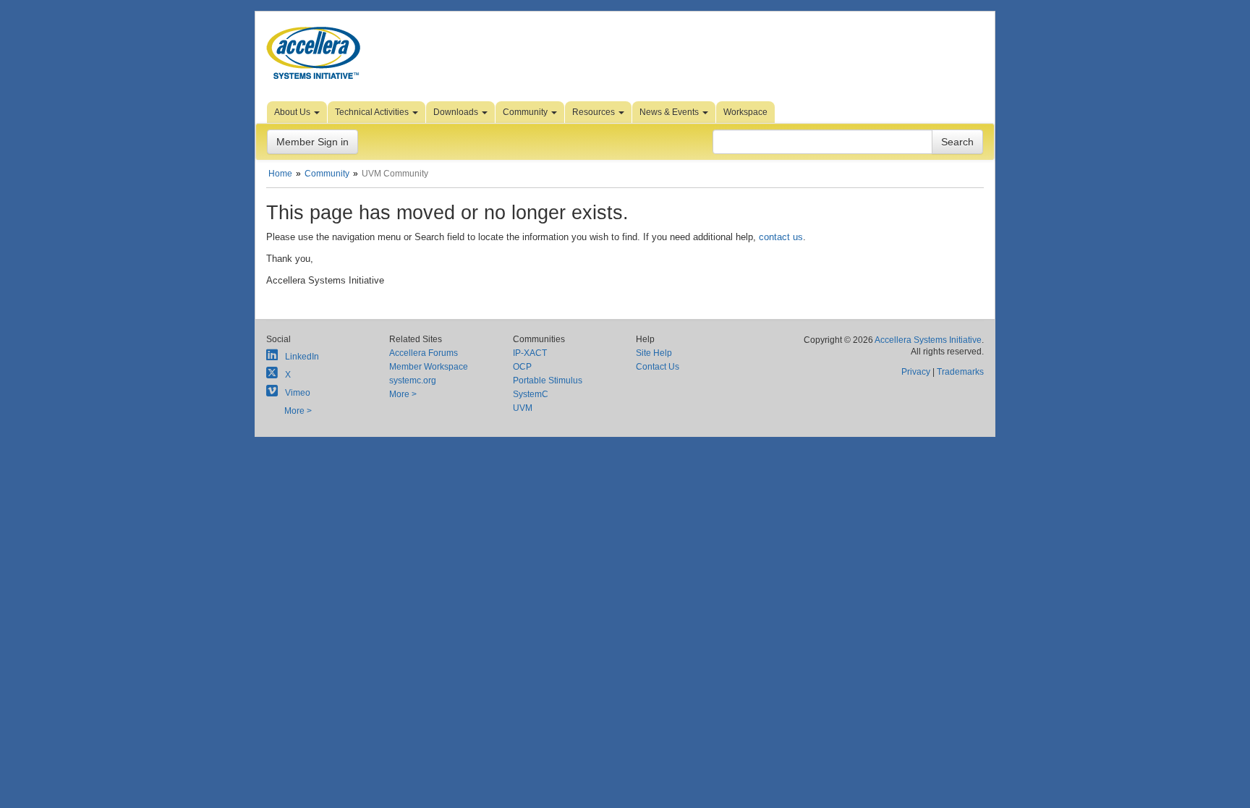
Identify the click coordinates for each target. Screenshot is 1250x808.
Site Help (654, 353)
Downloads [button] (456, 112)
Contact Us (657, 366)
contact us (781, 236)
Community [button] (526, 112)
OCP (522, 366)
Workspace (745, 112)
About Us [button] (293, 112)
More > (298, 411)
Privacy (915, 372)
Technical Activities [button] (373, 112)
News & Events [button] (670, 112)
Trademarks (960, 372)
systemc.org (412, 380)
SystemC (530, 394)
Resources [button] (594, 112)
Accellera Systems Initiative (928, 340)
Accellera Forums (423, 353)
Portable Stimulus (547, 380)
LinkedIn (302, 357)
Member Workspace (428, 366)
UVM (522, 408)
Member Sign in (312, 142)
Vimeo (297, 393)
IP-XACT (530, 353)
